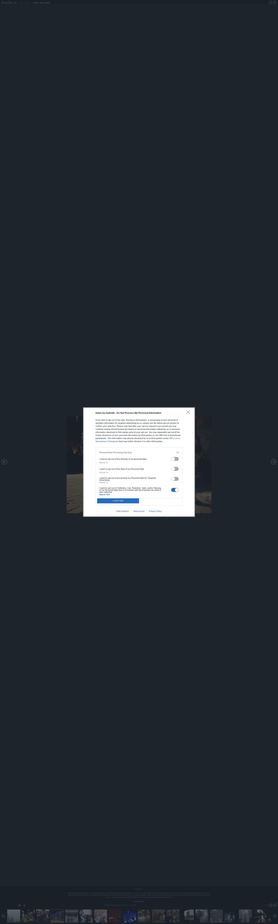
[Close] (189, 413)
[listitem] (139, 452)
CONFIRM (118, 501)
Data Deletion (122, 511)
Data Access (139, 511)
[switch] (175, 459)
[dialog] (139, 462)
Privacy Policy (155, 511)
